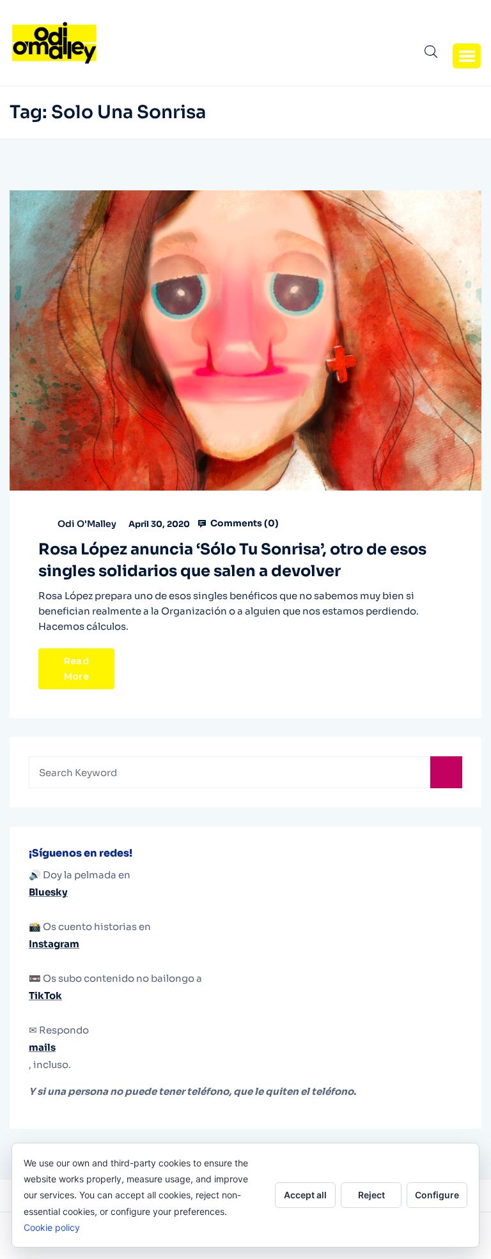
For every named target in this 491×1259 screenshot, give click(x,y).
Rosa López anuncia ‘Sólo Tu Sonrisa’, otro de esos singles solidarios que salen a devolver (232, 560)
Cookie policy (52, 1227)
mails (42, 1047)
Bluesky (48, 892)
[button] (467, 55)
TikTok (45, 995)
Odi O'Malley (87, 524)
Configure (437, 1194)
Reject (371, 1194)
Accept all (305, 1194)
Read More (76, 668)
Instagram (54, 944)
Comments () (243, 523)
